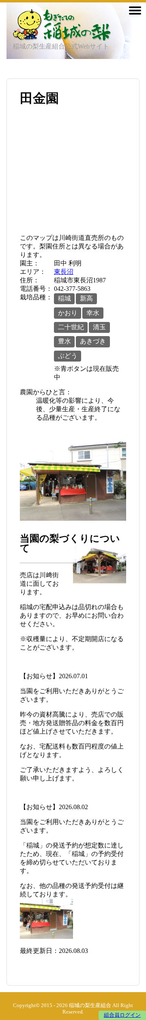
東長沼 (63, 271)
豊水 (64, 341)
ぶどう (67, 355)
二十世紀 (71, 327)
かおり (67, 312)
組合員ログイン (122, 1015)
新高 (86, 298)
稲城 (64, 298)
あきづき (93, 341)
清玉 (99, 327)
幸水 (92, 312)
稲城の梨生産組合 (90, 1005)
